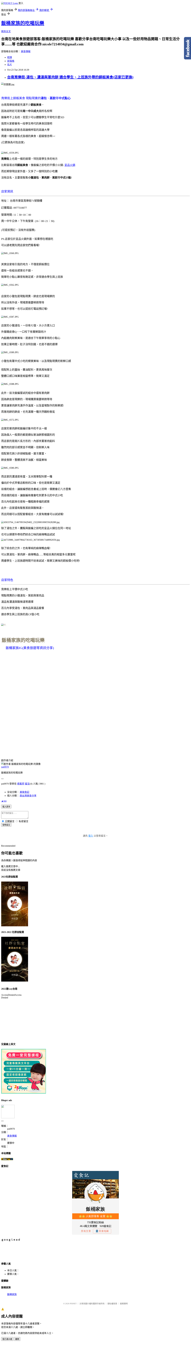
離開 (17, 1339)
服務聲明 (124, 1303)
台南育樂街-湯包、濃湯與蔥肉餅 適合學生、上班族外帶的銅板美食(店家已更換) (70, 77)
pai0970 (5, 767)
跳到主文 (6, 31)
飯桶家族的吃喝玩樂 (22, 23)
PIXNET (73, 1303)
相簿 (9, 57)
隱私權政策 (112, 1303)
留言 (27, 783)
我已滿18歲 (7, 1339)
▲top (4, 801)
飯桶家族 (12, 1294)
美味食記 (24, 792)
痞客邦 (20, 783)
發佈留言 (6, 825)
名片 (9, 64)
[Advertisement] (55, 1251)
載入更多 (6, 807)
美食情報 (25, 51)
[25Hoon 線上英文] (23, 1093)
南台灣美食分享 (28, 795)
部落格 (10, 61)
